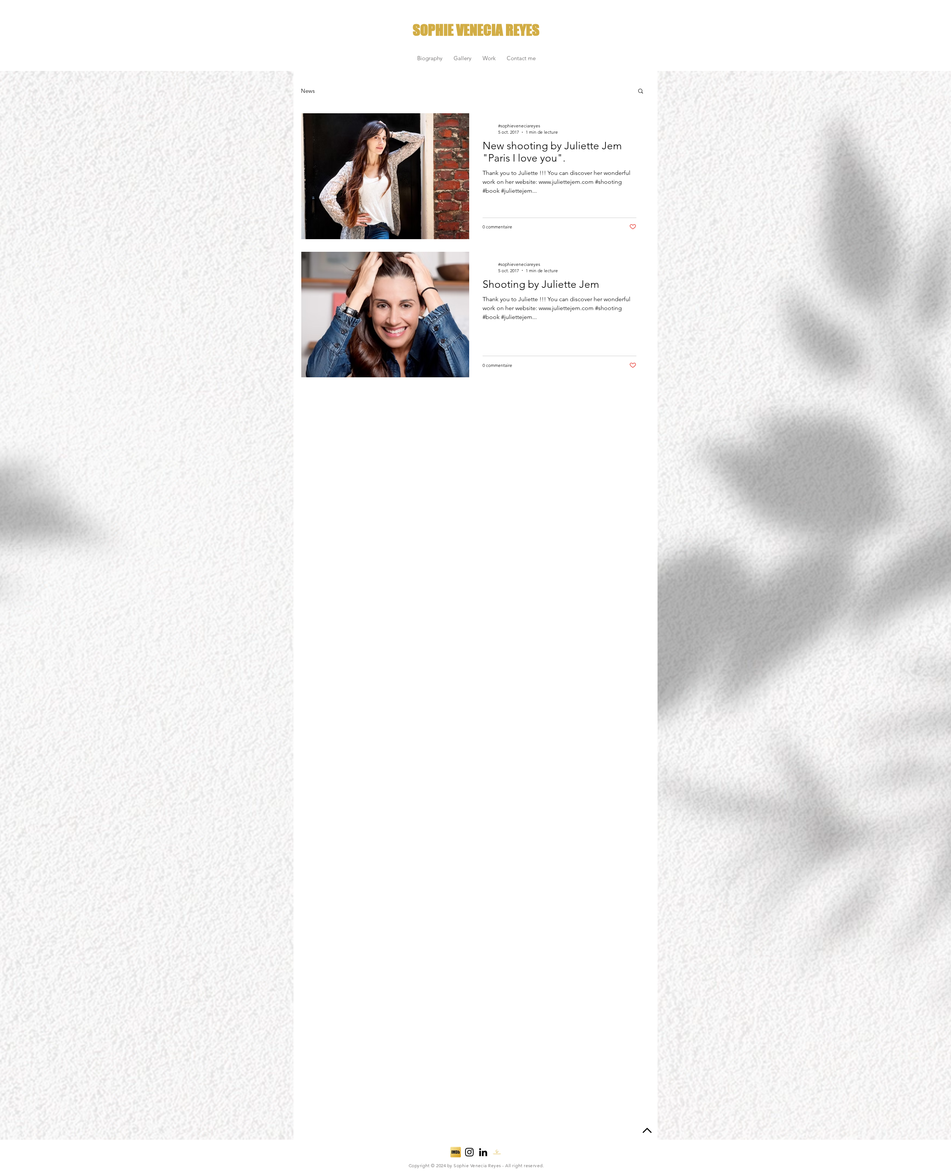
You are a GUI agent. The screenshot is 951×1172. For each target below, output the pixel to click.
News (308, 90)
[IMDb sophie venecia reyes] (455, 1152)
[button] (640, 91)
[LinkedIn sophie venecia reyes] (483, 1152)
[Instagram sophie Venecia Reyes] (469, 1152)
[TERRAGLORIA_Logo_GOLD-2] (497, 1152)
